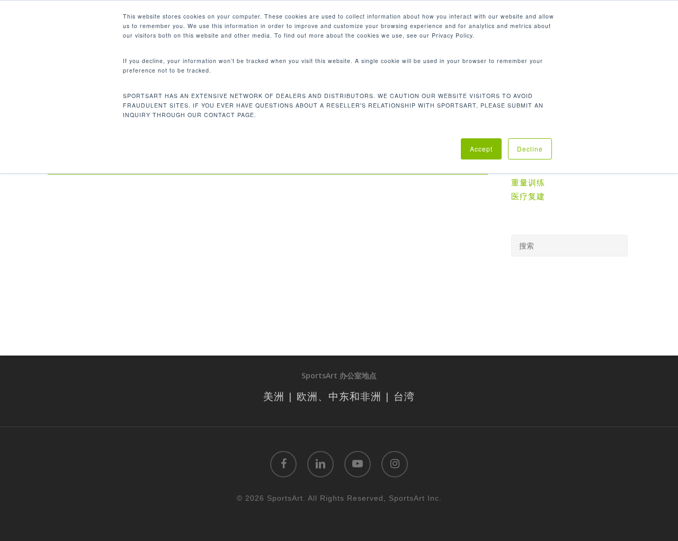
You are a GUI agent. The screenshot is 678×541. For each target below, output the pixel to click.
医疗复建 (528, 196)
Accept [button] (481, 148)
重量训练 (528, 182)
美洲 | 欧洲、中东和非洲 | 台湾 (339, 396)
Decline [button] (530, 148)
